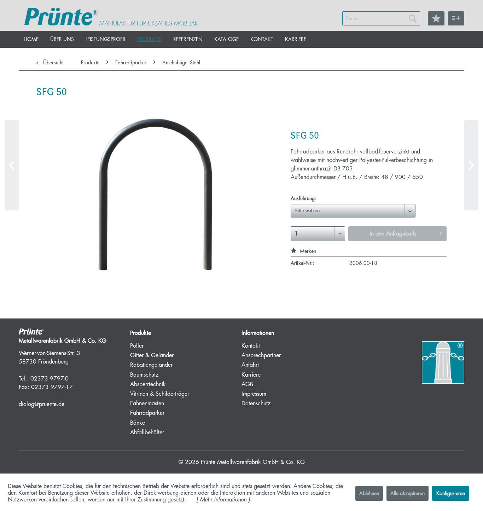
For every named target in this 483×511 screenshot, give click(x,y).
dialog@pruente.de (41, 404)
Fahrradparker (147, 413)
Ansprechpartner (261, 355)
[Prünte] (61, 16)
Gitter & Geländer (152, 355)
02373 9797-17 (52, 387)
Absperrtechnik (148, 384)
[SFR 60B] (12, 165)
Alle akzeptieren (407, 493)
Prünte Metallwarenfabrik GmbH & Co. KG (253, 462)
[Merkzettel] (436, 18)
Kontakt (251, 346)
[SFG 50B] (471, 165)
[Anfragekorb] (456, 18)
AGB (247, 384)
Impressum (254, 394)
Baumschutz (144, 375)
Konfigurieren (450, 493)
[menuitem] (381, 18)
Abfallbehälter (147, 432)
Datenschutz (256, 403)
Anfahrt (250, 365)
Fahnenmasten (147, 403)
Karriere (251, 375)
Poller (137, 346)
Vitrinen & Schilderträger (159, 394)
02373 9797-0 (49, 379)
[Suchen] (412, 18)
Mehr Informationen (223, 500)
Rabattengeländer (151, 365)
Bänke (137, 423)
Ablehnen (369, 493)
